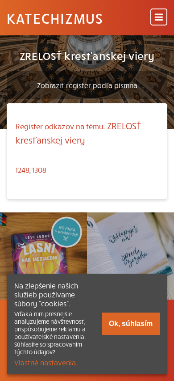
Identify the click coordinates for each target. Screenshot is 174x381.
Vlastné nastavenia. (46, 362)
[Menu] (158, 17)
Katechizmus (55, 18)
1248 (22, 169)
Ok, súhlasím (131, 323)
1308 (39, 169)
